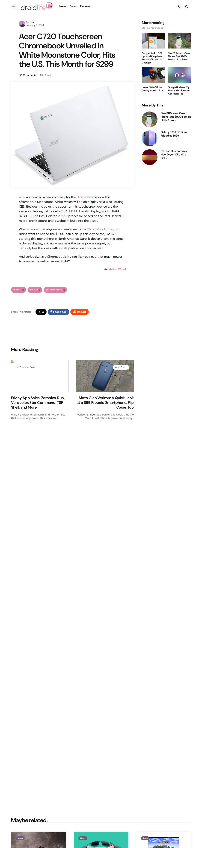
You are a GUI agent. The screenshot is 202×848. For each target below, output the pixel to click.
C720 (36, 289)
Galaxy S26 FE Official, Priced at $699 (174, 134)
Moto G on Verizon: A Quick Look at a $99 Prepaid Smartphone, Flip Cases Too (105, 402)
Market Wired (117, 269)
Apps (145, 838)
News (20, 838)
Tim (32, 22)
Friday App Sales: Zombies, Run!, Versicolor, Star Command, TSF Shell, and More (38, 402)
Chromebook (56, 289)
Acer (22, 197)
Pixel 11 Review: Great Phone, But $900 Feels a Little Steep (179, 56)
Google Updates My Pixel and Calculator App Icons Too (179, 90)
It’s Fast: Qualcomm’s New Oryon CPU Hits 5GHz (174, 154)
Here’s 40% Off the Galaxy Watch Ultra (152, 89)
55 (27, 75)
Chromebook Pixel (100, 229)
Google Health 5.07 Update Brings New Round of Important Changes (152, 58)
